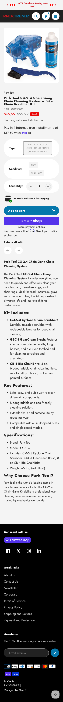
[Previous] (8, 5)
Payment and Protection (19, 620)
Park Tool (9, 93)
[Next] (55, 5)
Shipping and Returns (18, 614)
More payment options (31, 227)
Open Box (36, 172)
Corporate (10, 594)
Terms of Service (15, 601)
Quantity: (16, 186)
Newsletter (11, 588)
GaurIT (22, 690)
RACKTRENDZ (11, 685)
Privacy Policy (13, 607)
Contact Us (11, 581)
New (33, 164)
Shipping (9, 120)
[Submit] (55, 652)
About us (9, 575)
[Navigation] (55, 16)
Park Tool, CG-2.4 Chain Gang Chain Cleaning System (37, 148)
